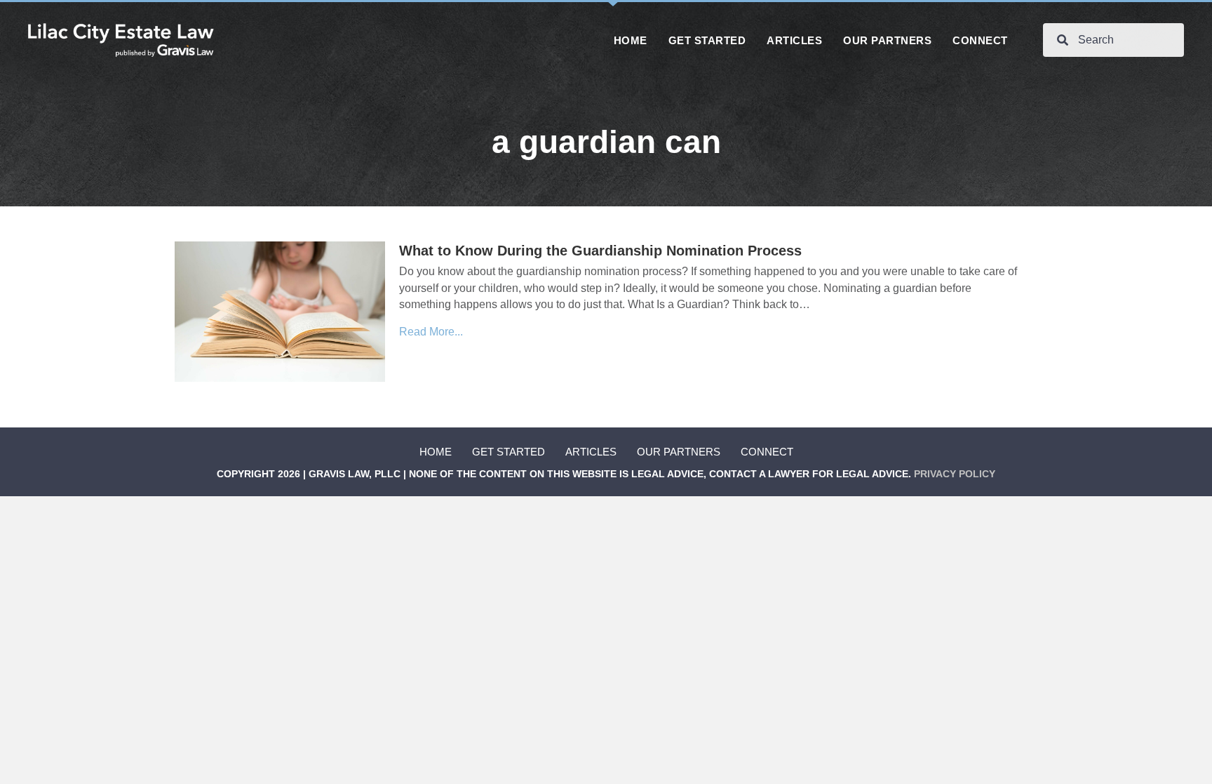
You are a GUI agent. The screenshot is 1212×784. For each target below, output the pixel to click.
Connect (767, 452)
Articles (591, 452)
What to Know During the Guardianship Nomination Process (600, 250)
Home (435, 452)
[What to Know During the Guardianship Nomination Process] (280, 311)
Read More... (431, 332)
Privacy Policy (954, 473)
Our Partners (678, 452)
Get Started (508, 452)
